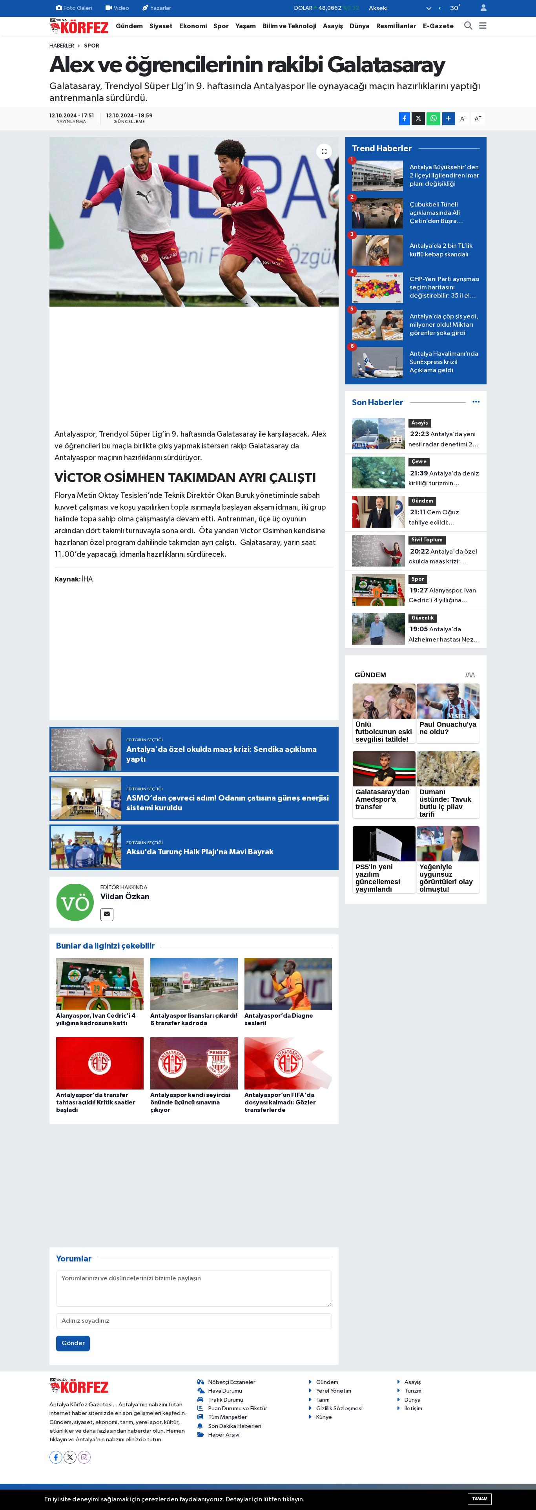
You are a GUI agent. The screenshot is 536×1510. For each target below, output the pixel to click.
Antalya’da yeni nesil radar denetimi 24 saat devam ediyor (442, 440)
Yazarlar (160, 8)
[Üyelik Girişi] (480, 8)
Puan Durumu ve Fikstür (237, 1408)
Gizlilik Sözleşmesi (339, 1408)
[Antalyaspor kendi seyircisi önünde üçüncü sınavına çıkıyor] (194, 1063)
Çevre (419, 461)
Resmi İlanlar (396, 26)
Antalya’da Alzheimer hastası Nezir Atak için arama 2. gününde (443, 635)
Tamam (479, 1499)
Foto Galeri (78, 8)
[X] (70, 1457)
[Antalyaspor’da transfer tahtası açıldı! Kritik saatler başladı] (100, 1063)
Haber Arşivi (223, 1435)
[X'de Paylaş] (418, 118)
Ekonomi (193, 26)
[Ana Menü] (483, 26)
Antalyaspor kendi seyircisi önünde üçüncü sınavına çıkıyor (190, 1102)
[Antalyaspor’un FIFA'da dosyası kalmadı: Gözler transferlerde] (288, 1063)
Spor (221, 26)
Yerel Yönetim (333, 1391)
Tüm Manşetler (227, 1417)
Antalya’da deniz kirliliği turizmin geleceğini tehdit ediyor (443, 479)
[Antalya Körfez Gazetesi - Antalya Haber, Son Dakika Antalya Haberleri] (78, 25)
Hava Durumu (225, 1391)
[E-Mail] (106, 914)
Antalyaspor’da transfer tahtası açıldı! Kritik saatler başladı (95, 1102)
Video (121, 8)
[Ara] (468, 26)
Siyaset (161, 26)
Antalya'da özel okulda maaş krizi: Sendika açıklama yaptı (442, 557)
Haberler (61, 46)
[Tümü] (476, 402)
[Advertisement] (194, 367)
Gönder (73, 1343)
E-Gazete (438, 26)
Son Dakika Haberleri (234, 1426)
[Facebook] (55, 1457)
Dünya (360, 26)
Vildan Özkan (124, 897)
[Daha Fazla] (448, 118)
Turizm (413, 1391)
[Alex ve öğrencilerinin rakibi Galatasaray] (194, 222)
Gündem (129, 26)
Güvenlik (423, 618)
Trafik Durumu (225, 1400)
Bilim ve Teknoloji (289, 26)
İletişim (413, 1408)
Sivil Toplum (427, 540)
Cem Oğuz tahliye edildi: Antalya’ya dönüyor (436, 518)
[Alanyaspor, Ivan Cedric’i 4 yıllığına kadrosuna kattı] (100, 984)
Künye (324, 1417)
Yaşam (245, 26)
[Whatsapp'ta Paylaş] (433, 118)
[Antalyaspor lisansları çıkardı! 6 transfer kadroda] (194, 984)
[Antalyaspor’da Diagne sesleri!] (288, 984)
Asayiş (333, 26)
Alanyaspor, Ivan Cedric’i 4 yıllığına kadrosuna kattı (442, 596)
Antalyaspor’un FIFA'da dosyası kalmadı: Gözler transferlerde (280, 1102)
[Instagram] (84, 1457)
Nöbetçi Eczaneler (231, 1382)
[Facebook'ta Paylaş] (404, 118)
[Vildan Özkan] (75, 902)
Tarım (323, 1400)
